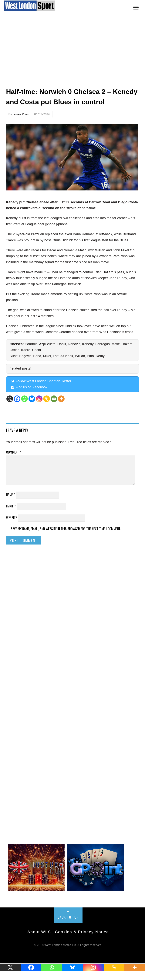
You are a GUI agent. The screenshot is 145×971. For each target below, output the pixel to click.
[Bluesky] (32, 398)
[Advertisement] (72, 51)
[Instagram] (39, 398)
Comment (13, 452)
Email (11, 505)
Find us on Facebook (31, 387)
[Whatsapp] (24, 398)
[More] (61, 398)
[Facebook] (17, 398)
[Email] (54, 398)
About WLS (39, 932)
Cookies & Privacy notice (82, 932)
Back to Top (68, 917)
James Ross (21, 114)
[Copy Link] (46, 398)
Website (11, 517)
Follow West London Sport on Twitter (43, 381)
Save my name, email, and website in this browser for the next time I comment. (66, 528)
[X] (9, 398)
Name (10, 494)
